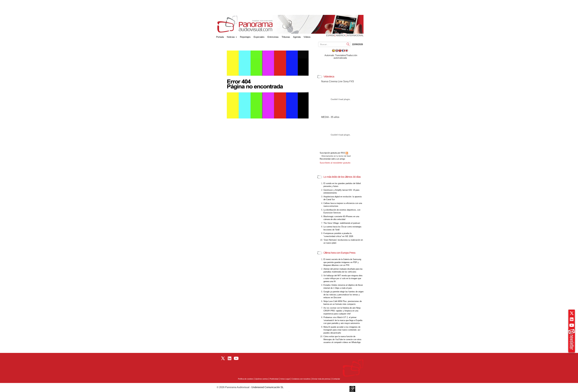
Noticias (231, 37)
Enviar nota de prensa (321, 379)
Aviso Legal (285, 379)
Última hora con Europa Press (339, 252)
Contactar (336, 379)
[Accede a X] (571, 313)
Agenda (297, 37)
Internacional (355, 35)
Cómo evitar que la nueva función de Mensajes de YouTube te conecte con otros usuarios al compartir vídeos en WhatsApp (342, 339)
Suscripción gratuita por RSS (333, 153)
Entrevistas (273, 37)
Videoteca (328, 76)
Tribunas (286, 37)
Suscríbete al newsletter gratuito (335, 162)
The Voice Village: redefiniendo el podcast (341, 223)
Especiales (259, 37)
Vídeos (307, 37)
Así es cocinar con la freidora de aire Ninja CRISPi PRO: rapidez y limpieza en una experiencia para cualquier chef (341, 311)
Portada (220, 36)
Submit (348, 44)
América (340, 35)
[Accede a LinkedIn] (571, 319)
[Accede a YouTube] (571, 325)
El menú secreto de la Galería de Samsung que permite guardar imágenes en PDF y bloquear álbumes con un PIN (342, 262)
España (330, 35)
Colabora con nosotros (301, 379)
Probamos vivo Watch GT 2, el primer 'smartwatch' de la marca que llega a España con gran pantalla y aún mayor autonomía (342, 320)
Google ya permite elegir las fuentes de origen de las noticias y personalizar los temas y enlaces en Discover (343, 295)
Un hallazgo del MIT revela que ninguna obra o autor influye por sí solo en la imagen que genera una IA (342, 278)
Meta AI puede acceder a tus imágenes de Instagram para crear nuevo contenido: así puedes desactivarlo (341, 330)
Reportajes (245, 37)
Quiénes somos (261, 379)
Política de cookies (245, 379)
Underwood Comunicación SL (267, 387)
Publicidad (274, 379)
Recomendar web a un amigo (332, 159)
